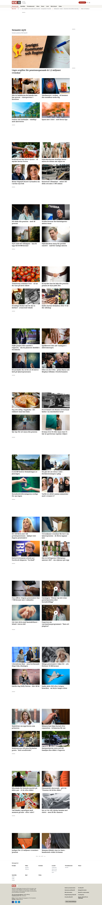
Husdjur (14, 865)
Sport (53, 872)
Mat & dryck (54, 6)
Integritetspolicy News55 (70, 894)
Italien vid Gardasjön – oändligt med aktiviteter (71, 8)
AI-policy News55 (69, 897)
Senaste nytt (15, 6)
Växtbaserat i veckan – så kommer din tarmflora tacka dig (45, 8)
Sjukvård (27, 867)
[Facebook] (13, 902)
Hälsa (37, 6)
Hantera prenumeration (70, 887)
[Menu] (89, 2)
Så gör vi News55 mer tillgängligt (83, 897)
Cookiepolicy (81, 894)
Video (60, 6)
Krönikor (40, 865)
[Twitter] (16, 902)
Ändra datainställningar (71, 901)
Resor (42, 6)
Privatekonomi (30, 6)
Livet (47, 6)
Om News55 (81, 887)
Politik (13, 878)
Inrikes (13, 876)
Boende (66, 867)
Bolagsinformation (82, 890)
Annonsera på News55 (70, 890)
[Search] (87, 2)
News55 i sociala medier (83, 892)
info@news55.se (19, 899)
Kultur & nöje (54, 869)
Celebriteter (54, 867)
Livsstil (53, 865)
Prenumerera (82, 2)
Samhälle (22, 6)
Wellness (27, 869)
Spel (26, 875)
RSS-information (68, 892)
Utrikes (13, 880)
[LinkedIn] (19, 902)
